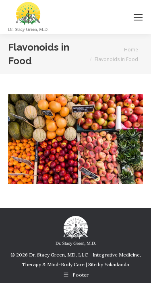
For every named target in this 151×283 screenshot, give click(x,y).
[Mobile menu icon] (138, 17)
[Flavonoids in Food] (75, 139)
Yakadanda (116, 264)
